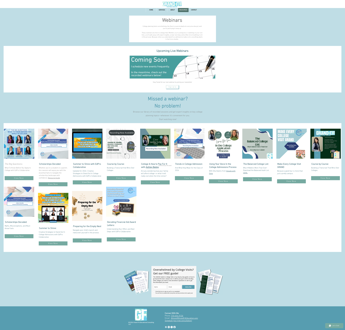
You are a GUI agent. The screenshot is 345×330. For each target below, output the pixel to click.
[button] (162, 10)
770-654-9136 (177, 316)
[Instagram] (169, 327)
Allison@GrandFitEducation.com (184, 318)
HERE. (245, 173)
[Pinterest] (166, 327)
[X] (172, 327)
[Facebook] (174, 327)
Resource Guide (54, 178)
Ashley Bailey (152, 167)
